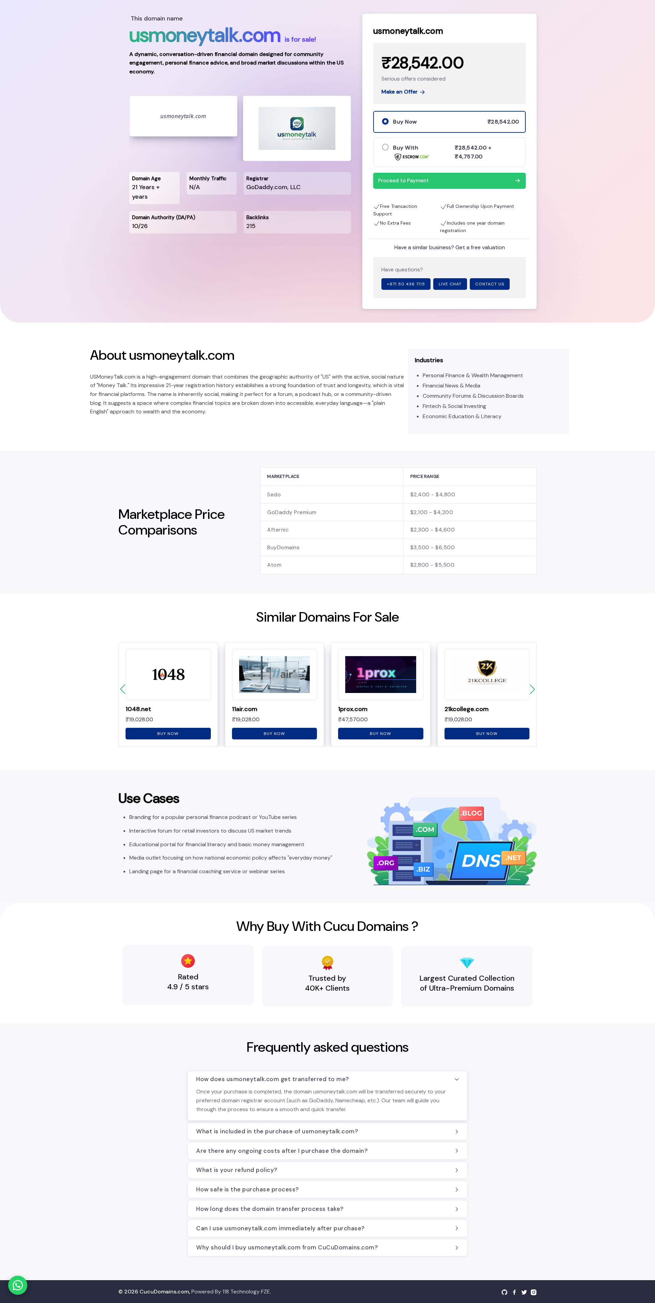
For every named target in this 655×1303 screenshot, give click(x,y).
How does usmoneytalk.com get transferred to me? (272, 1079)
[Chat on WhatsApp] (17, 1285)
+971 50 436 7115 (406, 284)
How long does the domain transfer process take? (270, 1209)
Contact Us (489, 284)
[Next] (532, 689)
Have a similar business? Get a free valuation (449, 247)
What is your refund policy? (236, 1170)
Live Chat (450, 284)
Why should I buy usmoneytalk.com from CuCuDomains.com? (287, 1247)
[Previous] (123, 689)
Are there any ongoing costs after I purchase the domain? (281, 1151)
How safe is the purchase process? (247, 1189)
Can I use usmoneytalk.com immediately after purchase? (280, 1228)
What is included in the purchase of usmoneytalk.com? (277, 1131)
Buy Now (168, 733)
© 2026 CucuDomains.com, (154, 1291)
